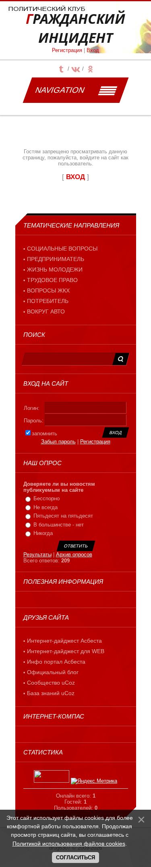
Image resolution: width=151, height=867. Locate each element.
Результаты (37, 555)
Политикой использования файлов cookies (68, 843)
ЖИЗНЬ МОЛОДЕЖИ (55, 269)
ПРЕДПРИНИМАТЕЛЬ (55, 259)
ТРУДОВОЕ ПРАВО (52, 280)
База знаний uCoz (50, 693)
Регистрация (67, 50)
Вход (93, 50)
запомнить (44, 433)
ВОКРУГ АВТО (46, 311)
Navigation (60, 90)
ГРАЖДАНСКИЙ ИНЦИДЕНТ (75, 28)
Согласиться (75, 857)
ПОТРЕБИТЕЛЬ (47, 301)
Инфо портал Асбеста (56, 661)
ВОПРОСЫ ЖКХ (48, 290)
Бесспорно (46, 498)
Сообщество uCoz (51, 682)
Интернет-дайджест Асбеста (64, 640)
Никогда (43, 533)
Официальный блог (53, 672)
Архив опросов (74, 555)
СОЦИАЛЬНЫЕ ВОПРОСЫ (62, 248)
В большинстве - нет (58, 525)
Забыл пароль (58, 442)
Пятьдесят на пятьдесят (63, 516)
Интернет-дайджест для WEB (65, 651)
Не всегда (45, 507)
